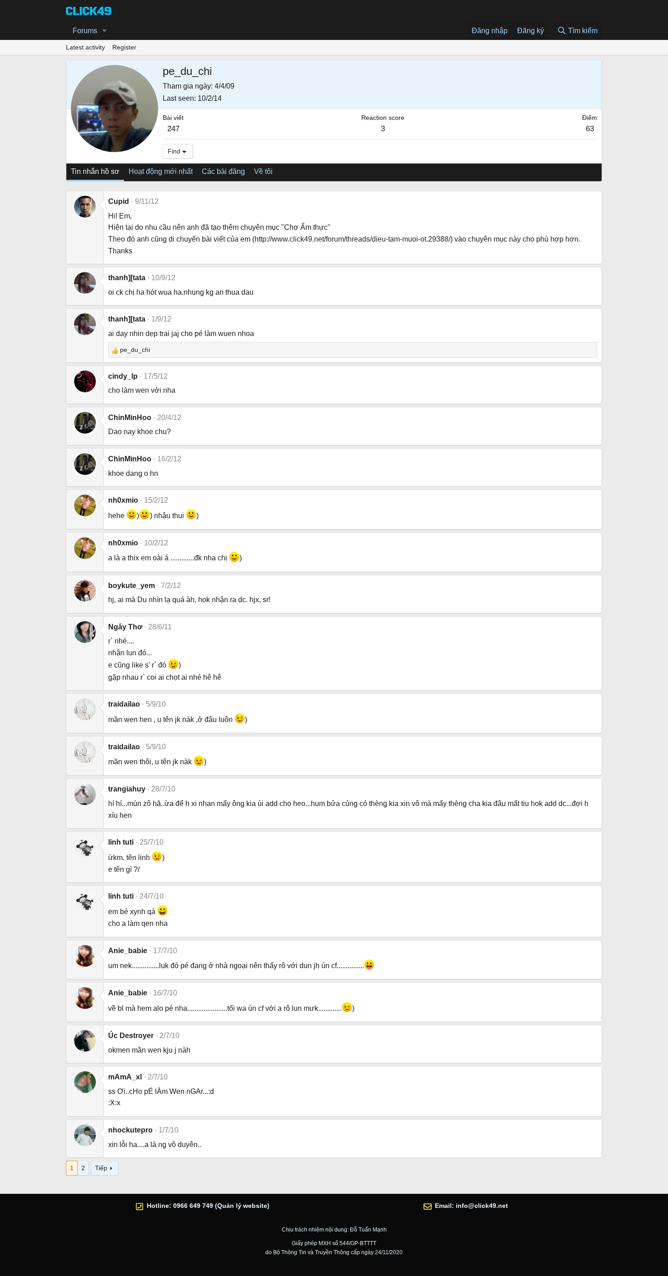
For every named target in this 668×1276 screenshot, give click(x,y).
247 (173, 128)
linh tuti (121, 842)
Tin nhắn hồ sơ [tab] (95, 171)
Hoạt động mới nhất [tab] (161, 171)
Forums (85, 31)
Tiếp (101, 1168)
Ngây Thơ (125, 627)
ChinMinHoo (129, 417)
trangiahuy (126, 789)
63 (590, 128)
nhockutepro (130, 1130)
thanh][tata (126, 278)
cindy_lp (123, 376)
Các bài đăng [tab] (223, 171)
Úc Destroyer (131, 1035)
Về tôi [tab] (263, 171)
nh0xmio (123, 500)
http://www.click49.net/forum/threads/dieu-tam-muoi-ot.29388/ (352, 239)
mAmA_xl (125, 1077)
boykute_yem (131, 585)
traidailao (124, 704)
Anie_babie (127, 951)
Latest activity (85, 47)
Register (124, 47)
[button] (104, 31)
